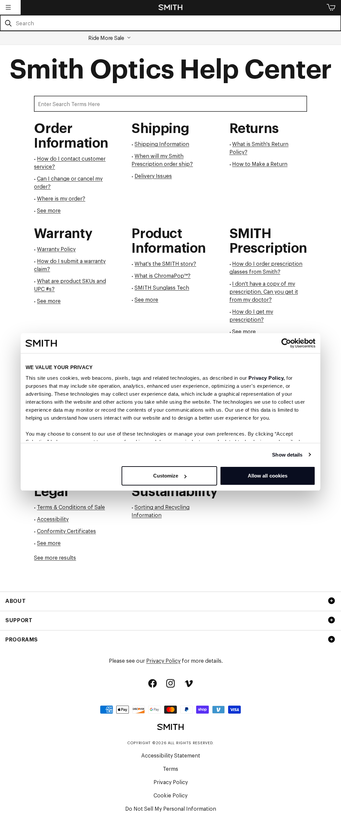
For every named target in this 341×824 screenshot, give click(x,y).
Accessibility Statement (170, 755)
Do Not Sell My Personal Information (170, 808)
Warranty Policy (56, 248)
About (15, 600)
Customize (165, 476)
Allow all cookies (268, 476)
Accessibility (53, 518)
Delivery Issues (153, 175)
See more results (55, 557)
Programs (21, 639)
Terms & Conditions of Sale (71, 506)
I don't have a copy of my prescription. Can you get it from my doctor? (263, 291)
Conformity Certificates (66, 530)
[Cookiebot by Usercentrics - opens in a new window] (286, 343)
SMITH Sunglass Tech (162, 287)
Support (18, 619)
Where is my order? (61, 198)
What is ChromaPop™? (162, 275)
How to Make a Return (259, 163)
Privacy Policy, (266, 378)
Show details (287, 455)
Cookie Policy (170, 795)
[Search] (8, 23)
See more (49, 210)
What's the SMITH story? (165, 263)
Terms (170, 768)
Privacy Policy (163, 660)
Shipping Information (162, 143)
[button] (8, 7)
